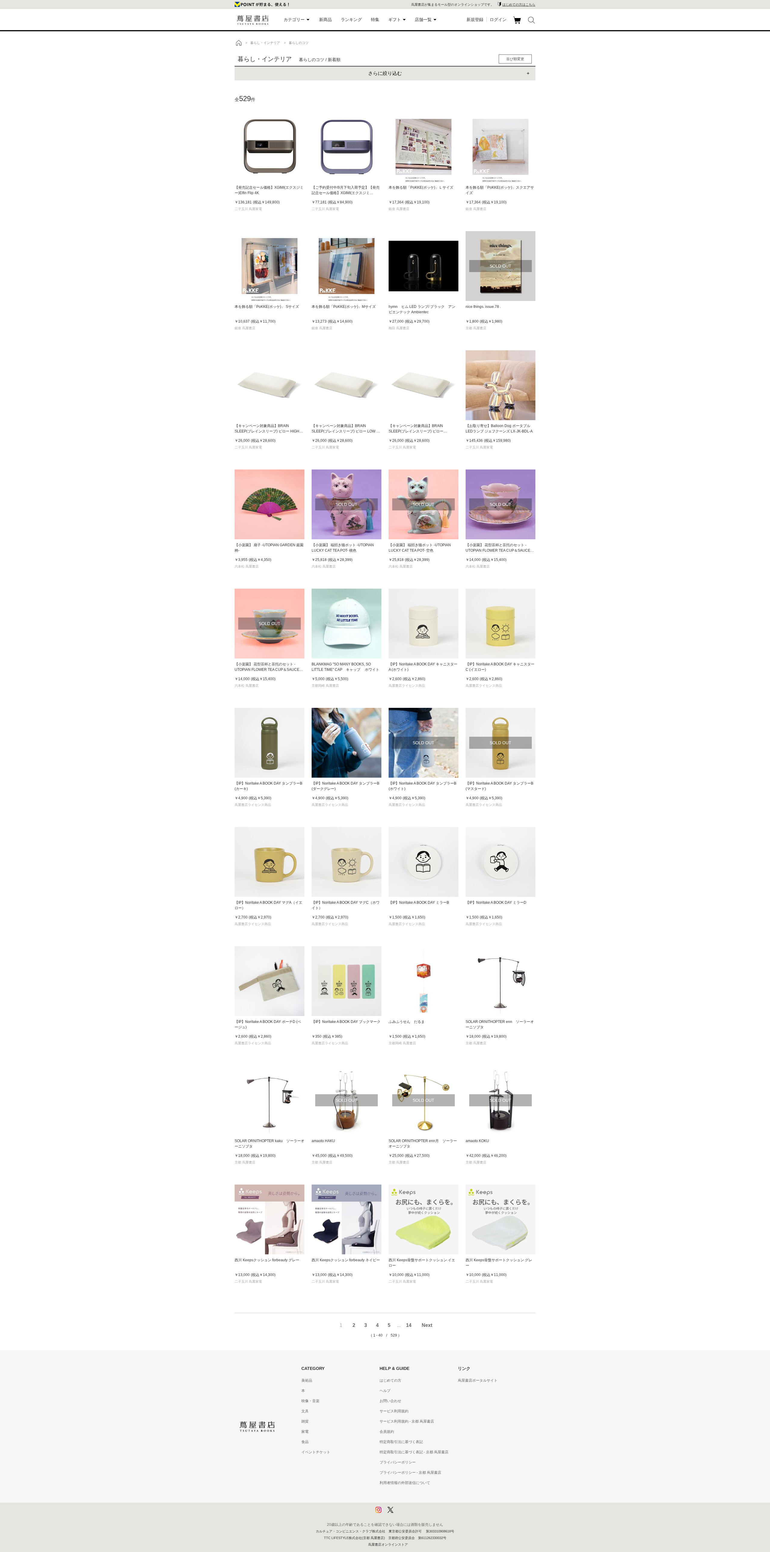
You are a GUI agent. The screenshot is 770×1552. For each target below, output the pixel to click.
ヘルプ (385, 1391)
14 (408, 1325)
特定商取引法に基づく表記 (401, 1442)
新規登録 (475, 19)
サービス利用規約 (394, 1411)
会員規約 (387, 1432)
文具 (305, 1411)
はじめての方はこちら (518, 4)
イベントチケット (315, 1452)
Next (427, 1325)
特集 (375, 19)
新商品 (325, 19)
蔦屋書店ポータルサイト (477, 1380)
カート (518, 23)
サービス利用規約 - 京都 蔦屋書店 (407, 1421)
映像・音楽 (310, 1401)
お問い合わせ (390, 1401)
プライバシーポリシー (398, 1462)
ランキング (351, 19)
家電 (305, 1432)
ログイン (498, 19)
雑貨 (305, 1421)
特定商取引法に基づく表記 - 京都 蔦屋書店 (414, 1452)
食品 (305, 1442)
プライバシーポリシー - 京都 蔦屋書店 (410, 1472)
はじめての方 (390, 1380)
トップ (238, 42)
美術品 (306, 1380)
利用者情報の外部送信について (405, 1483)
